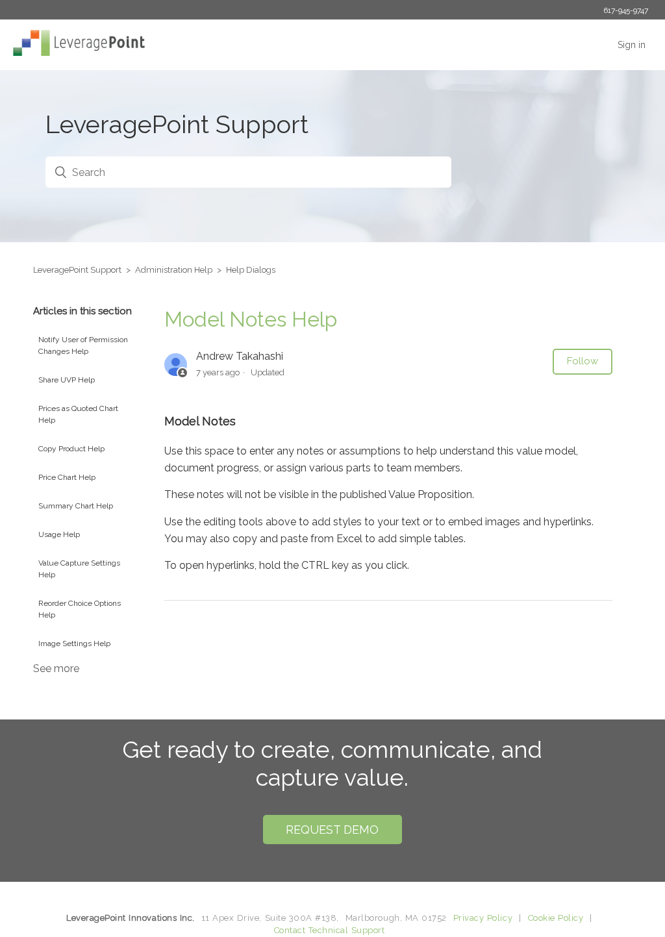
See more (56, 668)
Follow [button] (582, 361)
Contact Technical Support (329, 930)
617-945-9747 (625, 10)
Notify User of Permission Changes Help (83, 345)
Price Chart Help (66, 477)
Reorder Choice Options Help (79, 609)
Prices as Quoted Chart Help (78, 414)
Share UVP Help (66, 379)
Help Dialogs (250, 270)
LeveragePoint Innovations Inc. (130, 918)
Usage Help (59, 534)
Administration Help (173, 270)
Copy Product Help (71, 448)
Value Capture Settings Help (79, 568)
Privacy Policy (482, 918)
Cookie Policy (556, 918)
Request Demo (332, 829)
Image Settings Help (74, 643)
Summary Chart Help (75, 505)
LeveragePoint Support (77, 270)
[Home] (75, 52)
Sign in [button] (632, 45)
